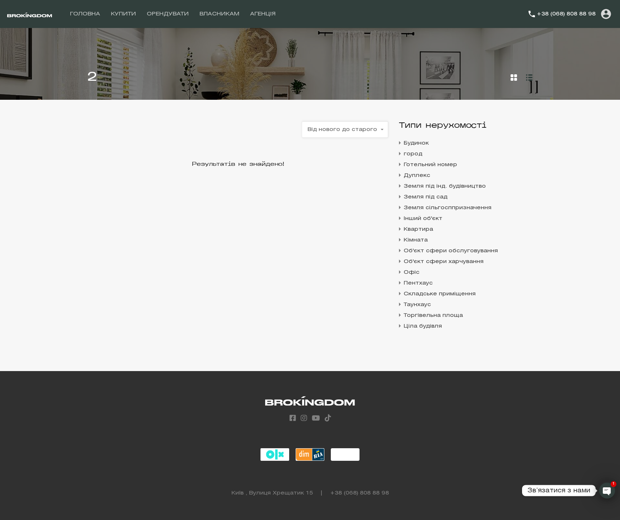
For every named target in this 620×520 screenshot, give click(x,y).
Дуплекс (417, 175)
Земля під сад (425, 197)
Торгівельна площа (433, 315)
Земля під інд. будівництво (445, 186)
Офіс (411, 272)
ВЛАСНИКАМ (219, 14)
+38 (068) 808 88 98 (566, 14)
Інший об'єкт (423, 218)
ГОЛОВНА (85, 14)
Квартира (418, 229)
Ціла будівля (423, 326)
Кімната (416, 240)
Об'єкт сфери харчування (444, 261)
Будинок (416, 143)
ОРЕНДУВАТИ (168, 14)
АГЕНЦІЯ (263, 14)
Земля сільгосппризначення (448, 207)
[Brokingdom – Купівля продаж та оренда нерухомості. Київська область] (29, 14)
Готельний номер (430, 164)
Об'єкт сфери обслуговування (451, 250)
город (413, 153)
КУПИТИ (123, 14)
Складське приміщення (440, 293)
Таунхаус (417, 304)
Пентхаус (418, 283)
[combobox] (345, 129)
